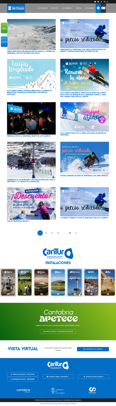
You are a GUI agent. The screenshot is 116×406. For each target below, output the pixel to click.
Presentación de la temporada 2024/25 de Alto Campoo (28, 136)
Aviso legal (43, 403)
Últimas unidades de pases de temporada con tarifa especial (84, 176)
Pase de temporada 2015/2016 (18, 221)
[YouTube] (95, 1)
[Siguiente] (76, 233)
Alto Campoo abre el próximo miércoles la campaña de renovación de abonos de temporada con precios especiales (29, 92)
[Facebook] (98, 1)
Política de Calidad (63, 403)
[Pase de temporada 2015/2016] (31, 188)
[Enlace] (16, 8)
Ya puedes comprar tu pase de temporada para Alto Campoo (84, 218)
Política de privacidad (52, 403)
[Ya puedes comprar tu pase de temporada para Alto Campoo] (84, 188)
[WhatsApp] (107, 1)
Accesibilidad (72, 403)
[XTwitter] (101, 1)
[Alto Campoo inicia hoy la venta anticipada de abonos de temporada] (84, 103)
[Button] (4, 27)
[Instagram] (104, 1)
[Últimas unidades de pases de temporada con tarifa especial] (84, 143)
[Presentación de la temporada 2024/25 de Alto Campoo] (31, 103)
